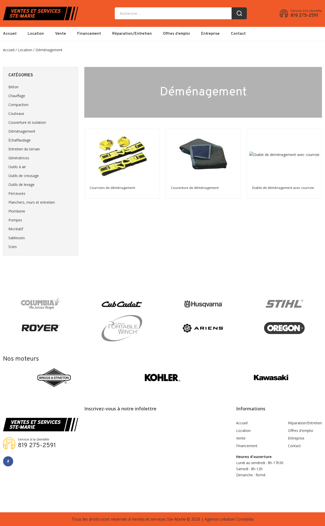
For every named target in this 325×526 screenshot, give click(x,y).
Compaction (18, 104)
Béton (13, 86)
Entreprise (210, 33)
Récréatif (15, 228)
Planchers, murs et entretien (31, 202)
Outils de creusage (23, 175)
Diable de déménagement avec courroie (283, 187)
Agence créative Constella (229, 519)
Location (36, 33)
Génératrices (18, 157)
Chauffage (16, 95)
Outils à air (17, 166)
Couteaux (16, 113)
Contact (238, 33)
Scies (12, 246)
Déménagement (21, 131)
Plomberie (16, 211)
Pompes (15, 220)
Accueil (10, 33)
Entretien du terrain (24, 149)
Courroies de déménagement (112, 187)
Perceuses (16, 193)
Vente (60, 33)
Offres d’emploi (176, 33)
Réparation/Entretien (132, 33)
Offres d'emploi (300, 430)
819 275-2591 (304, 15)
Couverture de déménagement (195, 187)
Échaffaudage (19, 140)
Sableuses (16, 237)
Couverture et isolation (27, 122)
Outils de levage (21, 184)
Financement (89, 33)
